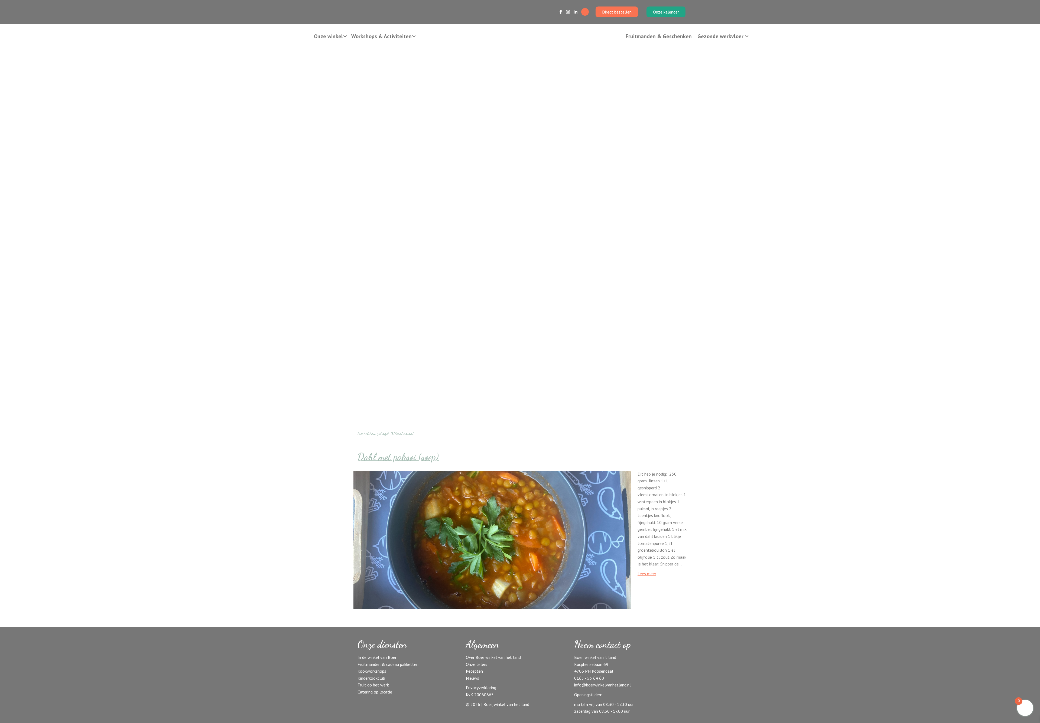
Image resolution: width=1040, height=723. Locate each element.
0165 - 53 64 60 (589, 678)
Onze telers (476, 664)
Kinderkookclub (371, 678)
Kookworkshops (372, 671)
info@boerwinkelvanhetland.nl (602, 685)
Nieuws (472, 678)
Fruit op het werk (373, 685)
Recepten (474, 671)
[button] (345, 36)
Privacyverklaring (481, 687)
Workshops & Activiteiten (381, 36)
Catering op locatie (375, 692)
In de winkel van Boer (377, 657)
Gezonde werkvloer (720, 36)
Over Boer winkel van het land (493, 657)
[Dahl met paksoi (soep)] (492, 539)
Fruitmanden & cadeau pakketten (388, 664)
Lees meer (647, 573)
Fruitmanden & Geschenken (659, 36)
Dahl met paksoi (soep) (398, 457)
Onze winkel (328, 36)
